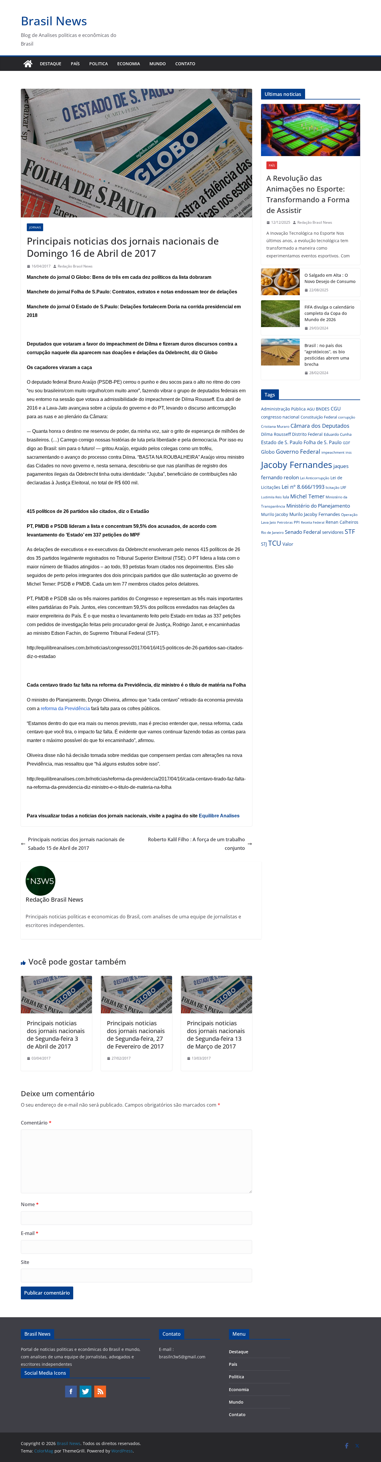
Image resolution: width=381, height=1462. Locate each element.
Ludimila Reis (271, 497)
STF (350, 531)
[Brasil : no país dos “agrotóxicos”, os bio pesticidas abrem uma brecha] (280, 359)
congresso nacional (280, 417)
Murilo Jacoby (274, 514)
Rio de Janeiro (272, 532)
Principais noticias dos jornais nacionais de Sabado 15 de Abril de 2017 (76, 843)
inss (349, 452)
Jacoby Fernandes (296, 465)
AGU (311, 409)
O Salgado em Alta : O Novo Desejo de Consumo (330, 278)
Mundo (157, 63)
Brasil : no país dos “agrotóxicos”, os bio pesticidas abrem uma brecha (327, 355)
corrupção (346, 417)
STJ (264, 544)
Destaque (50, 63)
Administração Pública (283, 409)
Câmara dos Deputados (320, 425)
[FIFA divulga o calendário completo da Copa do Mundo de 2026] (280, 317)
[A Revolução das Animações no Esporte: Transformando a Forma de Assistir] (310, 130)
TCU (274, 543)
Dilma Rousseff (276, 434)
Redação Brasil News (75, 266)
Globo (268, 452)
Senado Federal (303, 531)
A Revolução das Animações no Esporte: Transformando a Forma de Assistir (308, 194)
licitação (332, 487)
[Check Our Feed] (100, 1388)
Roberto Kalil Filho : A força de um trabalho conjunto (196, 843)
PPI (297, 522)
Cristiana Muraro (275, 426)
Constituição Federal (319, 417)
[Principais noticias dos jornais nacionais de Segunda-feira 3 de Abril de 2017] (56, 980)
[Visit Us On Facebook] (70, 1388)
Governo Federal (298, 451)
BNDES (323, 409)
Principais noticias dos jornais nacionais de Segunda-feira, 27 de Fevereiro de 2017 (136, 1034)
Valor (287, 544)
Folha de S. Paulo (323, 442)
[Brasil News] (28, 64)
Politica (98, 63)
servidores (332, 532)
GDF (346, 443)
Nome (30, 1204)
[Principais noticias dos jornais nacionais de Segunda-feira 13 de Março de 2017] (216, 980)
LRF (343, 487)
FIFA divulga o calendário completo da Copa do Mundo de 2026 (329, 313)
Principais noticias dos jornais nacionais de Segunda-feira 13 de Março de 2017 (216, 1034)
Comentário (36, 1122)
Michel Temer (307, 496)
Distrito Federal (307, 434)
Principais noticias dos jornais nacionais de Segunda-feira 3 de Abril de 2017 (56, 1034)
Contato (185, 63)
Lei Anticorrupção (314, 478)
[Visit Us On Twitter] (85, 1388)
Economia (128, 63)
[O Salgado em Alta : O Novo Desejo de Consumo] (280, 282)
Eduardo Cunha (338, 434)
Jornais (35, 227)
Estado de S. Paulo (281, 442)
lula (286, 497)
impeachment (332, 452)
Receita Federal (312, 522)
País (75, 63)
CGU (336, 408)
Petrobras (285, 522)
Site (25, 1262)
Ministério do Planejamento (318, 505)
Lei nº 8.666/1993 (303, 486)
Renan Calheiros (342, 522)
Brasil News (54, 21)
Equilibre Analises (219, 815)
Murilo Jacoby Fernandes (314, 514)
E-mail (29, 1233)
